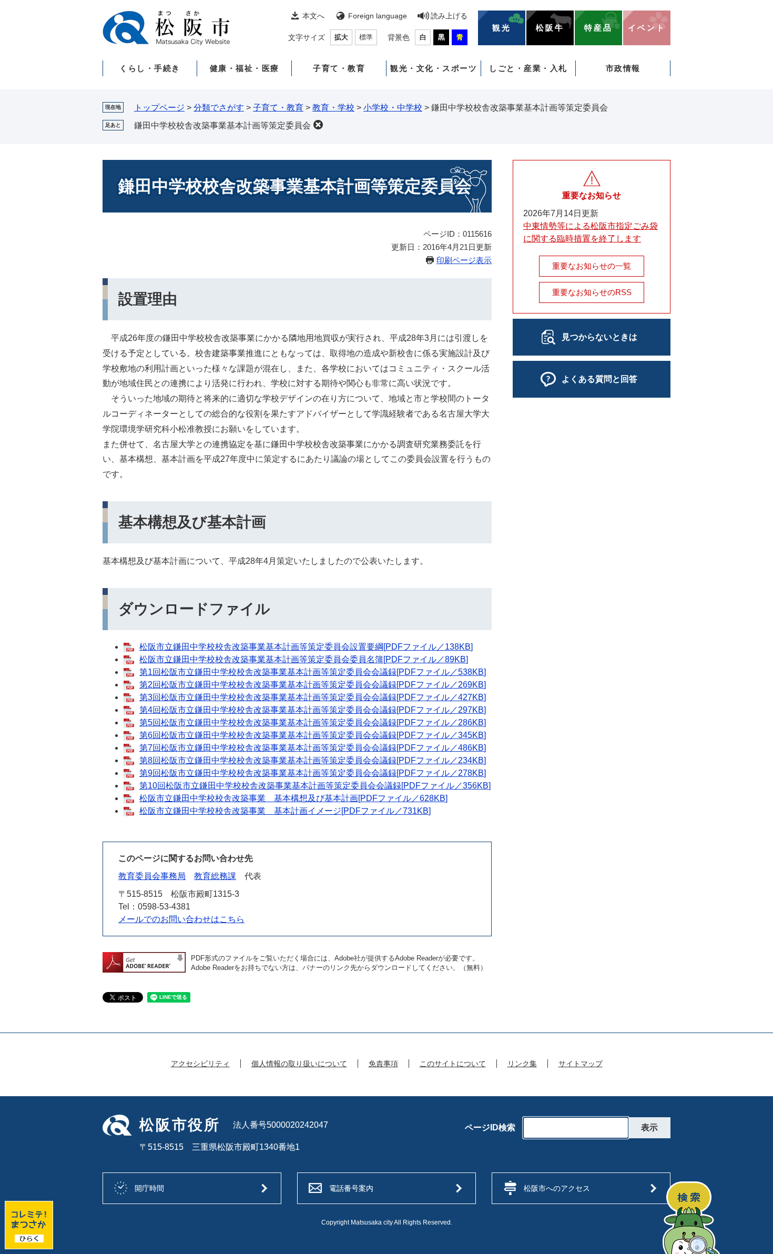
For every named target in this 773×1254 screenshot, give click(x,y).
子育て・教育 (339, 68)
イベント (647, 28)
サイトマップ (580, 1063)
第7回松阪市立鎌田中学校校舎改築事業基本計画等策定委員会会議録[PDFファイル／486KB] (312, 747)
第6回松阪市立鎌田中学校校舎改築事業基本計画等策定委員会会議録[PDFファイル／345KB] (312, 735)
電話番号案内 (351, 1188)
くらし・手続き (149, 68)
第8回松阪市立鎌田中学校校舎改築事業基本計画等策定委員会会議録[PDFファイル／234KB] (312, 760)
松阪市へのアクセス (557, 1188)
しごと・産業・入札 (528, 68)
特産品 (598, 28)
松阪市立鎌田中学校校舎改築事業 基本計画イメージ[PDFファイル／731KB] (285, 810)
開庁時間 (149, 1188)
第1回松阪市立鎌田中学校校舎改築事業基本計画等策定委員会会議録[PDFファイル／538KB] (312, 672)
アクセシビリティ (200, 1063)
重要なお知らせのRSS (592, 292)
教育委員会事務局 (152, 876)
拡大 (341, 37)
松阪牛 (550, 28)
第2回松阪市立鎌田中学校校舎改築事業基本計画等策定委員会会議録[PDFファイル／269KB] (312, 684)
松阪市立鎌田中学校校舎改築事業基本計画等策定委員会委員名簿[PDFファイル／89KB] (303, 659)
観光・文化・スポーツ (433, 68)
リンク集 (522, 1063)
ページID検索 (490, 1128)
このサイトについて (453, 1063)
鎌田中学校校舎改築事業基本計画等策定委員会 (222, 125)
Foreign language (377, 16)
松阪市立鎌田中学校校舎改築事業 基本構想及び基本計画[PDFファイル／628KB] (293, 798)
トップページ (159, 107)
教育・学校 (333, 107)
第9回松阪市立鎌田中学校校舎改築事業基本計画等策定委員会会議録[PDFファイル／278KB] (312, 772)
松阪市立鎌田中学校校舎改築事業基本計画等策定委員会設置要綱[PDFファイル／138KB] (306, 646)
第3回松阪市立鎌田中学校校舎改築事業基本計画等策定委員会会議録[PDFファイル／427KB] (312, 697)
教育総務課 (215, 876)
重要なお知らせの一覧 (591, 265)
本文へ (313, 16)
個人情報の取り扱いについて (299, 1063)
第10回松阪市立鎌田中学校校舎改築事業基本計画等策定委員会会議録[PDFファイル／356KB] (315, 785)
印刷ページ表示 (464, 260)
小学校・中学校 (392, 107)
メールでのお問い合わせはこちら (181, 919)
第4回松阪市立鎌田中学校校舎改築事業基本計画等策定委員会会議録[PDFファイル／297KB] (312, 709)
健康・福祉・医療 (244, 68)
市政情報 (623, 68)
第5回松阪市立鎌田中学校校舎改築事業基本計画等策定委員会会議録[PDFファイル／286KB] (312, 722)
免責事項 (383, 1063)
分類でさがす (219, 107)
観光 (501, 28)
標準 (366, 37)
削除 (318, 124)
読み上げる (449, 16)
